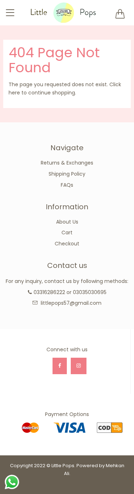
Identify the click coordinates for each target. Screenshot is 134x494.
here (14, 92)
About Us (67, 221)
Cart (67, 232)
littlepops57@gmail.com (71, 303)
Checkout (67, 243)
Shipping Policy (67, 173)
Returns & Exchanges (67, 162)
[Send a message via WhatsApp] (12, 482)
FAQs (67, 185)
